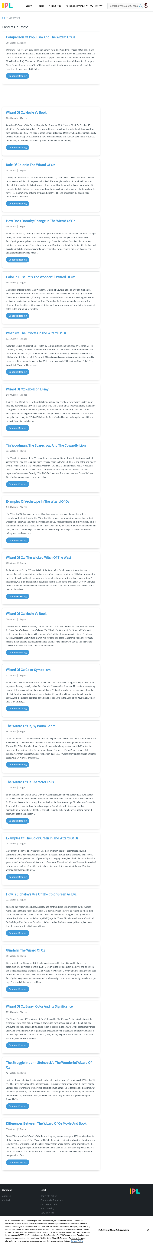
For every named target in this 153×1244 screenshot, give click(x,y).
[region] (76, 1230)
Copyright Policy (48, 1195)
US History (95, 5)
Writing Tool (55, 5)
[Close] (148, 1230)
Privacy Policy (47, 1208)
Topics (40, 5)
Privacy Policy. (77, 1241)
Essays (29, 5)
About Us (6, 1195)
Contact (6, 1200)
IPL (3, 17)
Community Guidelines (51, 1200)
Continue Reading (17, 75)
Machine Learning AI (75, 5)
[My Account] (147, 5)
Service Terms (47, 1212)
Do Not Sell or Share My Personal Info (113, 1230)
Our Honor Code (48, 1204)
